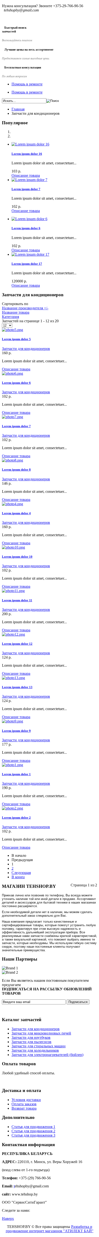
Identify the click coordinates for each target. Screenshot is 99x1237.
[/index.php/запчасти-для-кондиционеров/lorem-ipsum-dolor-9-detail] (12, 721)
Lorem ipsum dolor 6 (26, 228)
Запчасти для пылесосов (31, 1042)
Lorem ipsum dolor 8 (16, 469)
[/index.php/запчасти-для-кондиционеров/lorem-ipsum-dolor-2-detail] (12, 808)
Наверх (8, 1218)
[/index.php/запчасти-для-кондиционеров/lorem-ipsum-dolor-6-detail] (12, 373)
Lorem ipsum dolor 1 (16, 774)
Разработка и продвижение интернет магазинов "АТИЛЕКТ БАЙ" (49, 1229)
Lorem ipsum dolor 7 (26, 189)
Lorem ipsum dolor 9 (16, 731)
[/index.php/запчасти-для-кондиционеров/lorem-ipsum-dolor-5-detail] (12, 330)
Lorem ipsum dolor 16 (27, 154)
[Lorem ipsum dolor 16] (30, 144)
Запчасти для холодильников (35, 1050)
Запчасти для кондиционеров (26, 349)
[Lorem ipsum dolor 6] (29, 219)
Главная (18, 109)
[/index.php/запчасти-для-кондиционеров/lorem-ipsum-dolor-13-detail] (13, 678)
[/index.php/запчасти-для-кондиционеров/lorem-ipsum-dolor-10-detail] (13, 547)
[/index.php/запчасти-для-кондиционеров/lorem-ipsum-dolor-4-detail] (12, 504)
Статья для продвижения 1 (33, 1127)
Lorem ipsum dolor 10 (17, 556)
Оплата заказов (24, 1104)
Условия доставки (26, 1100)
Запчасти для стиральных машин (39, 1046)
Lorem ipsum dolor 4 (16, 513)
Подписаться (77, 1002)
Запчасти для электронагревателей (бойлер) (47, 1055)
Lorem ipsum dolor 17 (27, 263)
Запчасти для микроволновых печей (41, 1033)
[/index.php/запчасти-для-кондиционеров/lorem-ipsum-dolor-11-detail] (13, 591)
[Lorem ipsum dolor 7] (29, 180)
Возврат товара (24, 1108)
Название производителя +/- (25, 308)
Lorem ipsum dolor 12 (17, 643)
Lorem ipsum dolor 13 (17, 687)
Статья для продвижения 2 (33, 1131)
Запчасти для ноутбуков (31, 1037)
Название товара (15, 312)
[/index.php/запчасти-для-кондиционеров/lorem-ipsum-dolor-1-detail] (12, 765)
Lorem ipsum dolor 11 (17, 600)
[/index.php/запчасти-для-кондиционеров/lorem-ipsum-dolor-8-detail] (12, 460)
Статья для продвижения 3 (33, 1135)
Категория (10, 317)
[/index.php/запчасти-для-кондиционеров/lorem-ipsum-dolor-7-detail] (12, 417)
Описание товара (26, 175)
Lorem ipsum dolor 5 (16, 339)
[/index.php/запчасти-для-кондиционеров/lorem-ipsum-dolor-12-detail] (13, 634)
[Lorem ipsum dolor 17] (30, 254)
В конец (18, 877)
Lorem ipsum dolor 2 (16, 817)
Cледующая (21, 873)
